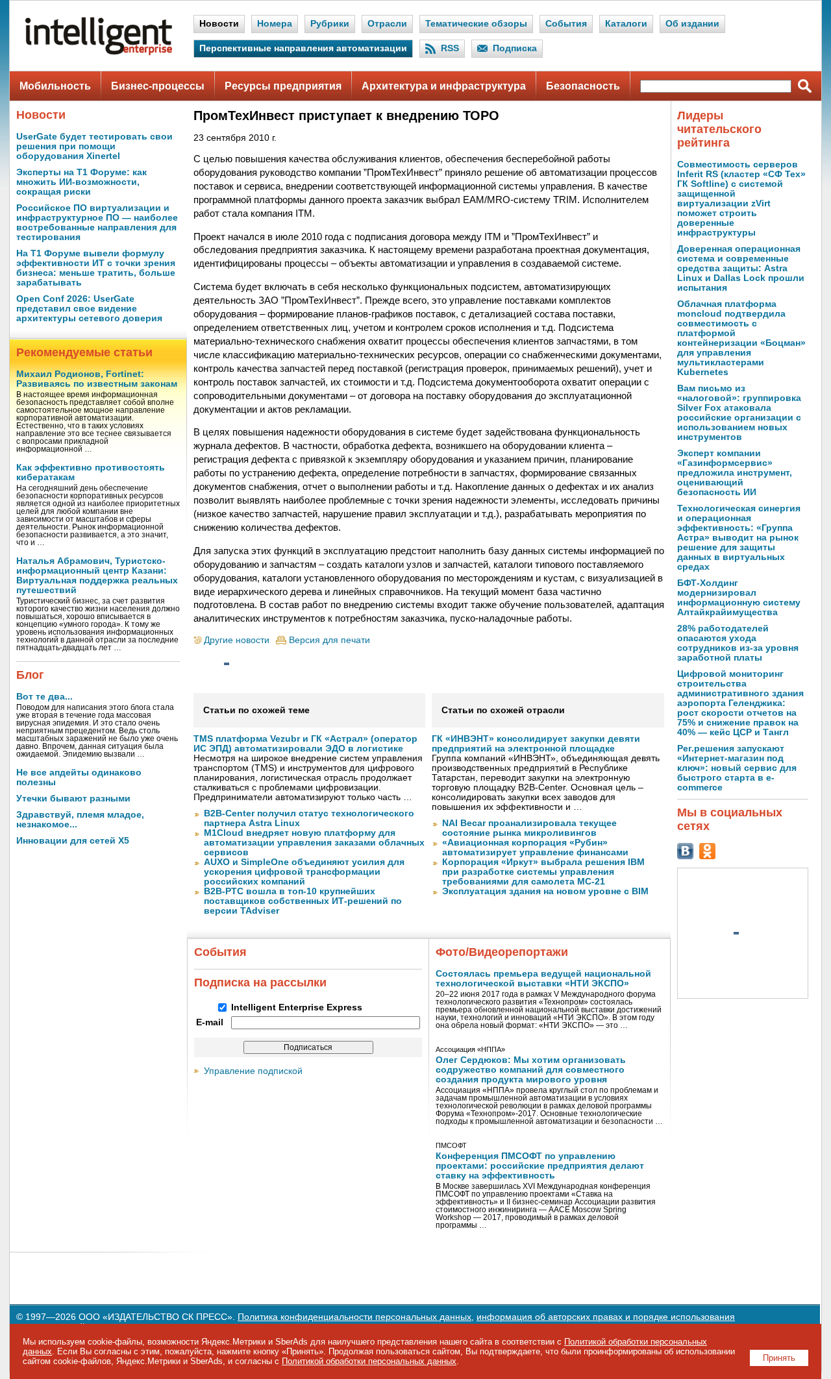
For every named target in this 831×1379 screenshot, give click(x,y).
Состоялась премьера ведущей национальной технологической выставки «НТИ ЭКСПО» (543, 978)
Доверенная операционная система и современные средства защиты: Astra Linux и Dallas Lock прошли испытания (740, 268)
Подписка (515, 48)
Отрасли (387, 24)
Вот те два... (44, 697)
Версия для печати (329, 640)
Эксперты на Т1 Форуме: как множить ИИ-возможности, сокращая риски (81, 182)
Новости (219, 24)
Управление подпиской (253, 1071)
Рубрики (329, 24)
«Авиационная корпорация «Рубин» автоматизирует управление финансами (535, 847)
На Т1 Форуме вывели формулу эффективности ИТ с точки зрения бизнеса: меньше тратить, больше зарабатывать (95, 268)
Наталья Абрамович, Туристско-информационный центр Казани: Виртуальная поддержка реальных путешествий (97, 575)
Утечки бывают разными (73, 798)
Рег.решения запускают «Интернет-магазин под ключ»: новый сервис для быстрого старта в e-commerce (737, 768)
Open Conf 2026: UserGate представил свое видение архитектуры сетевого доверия (89, 308)
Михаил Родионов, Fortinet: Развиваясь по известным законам (96, 379)
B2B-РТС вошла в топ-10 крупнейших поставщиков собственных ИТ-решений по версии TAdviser (303, 901)
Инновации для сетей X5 (72, 841)
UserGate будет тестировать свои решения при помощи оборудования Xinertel (94, 146)
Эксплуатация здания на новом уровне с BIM (545, 891)
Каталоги (626, 24)
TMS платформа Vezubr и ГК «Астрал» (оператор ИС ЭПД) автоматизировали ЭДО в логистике (305, 743)
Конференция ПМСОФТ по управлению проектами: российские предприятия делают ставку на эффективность (540, 1165)
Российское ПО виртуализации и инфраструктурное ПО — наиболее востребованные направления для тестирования (97, 222)
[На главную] (98, 52)
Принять (779, 1358)
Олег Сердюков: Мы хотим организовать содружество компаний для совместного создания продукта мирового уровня (531, 1069)
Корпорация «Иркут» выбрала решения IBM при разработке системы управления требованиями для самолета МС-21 (543, 871)
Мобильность (55, 86)
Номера (274, 24)
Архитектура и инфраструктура (444, 86)
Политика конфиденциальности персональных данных (354, 1317)
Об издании (692, 24)
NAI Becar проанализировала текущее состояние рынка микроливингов (529, 828)
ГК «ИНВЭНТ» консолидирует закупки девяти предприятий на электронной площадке (536, 743)
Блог (30, 674)
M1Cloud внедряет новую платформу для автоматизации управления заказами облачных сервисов (314, 842)
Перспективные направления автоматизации (303, 48)
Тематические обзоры (476, 24)
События (566, 24)
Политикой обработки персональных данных (369, 1361)
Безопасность (583, 86)
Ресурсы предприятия (283, 86)
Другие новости (236, 640)
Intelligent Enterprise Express (296, 1007)
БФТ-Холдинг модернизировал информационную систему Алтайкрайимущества (738, 597)
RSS (450, 48)
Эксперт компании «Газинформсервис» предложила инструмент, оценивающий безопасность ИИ (734, 472)
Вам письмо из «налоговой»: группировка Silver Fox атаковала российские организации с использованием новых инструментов (739, 413)
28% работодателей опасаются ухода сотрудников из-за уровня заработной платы (738, 643)
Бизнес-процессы (158, 86)
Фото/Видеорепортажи (502, 952)
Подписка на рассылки (260, 982)
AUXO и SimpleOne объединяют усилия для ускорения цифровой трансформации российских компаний (304, 871)
